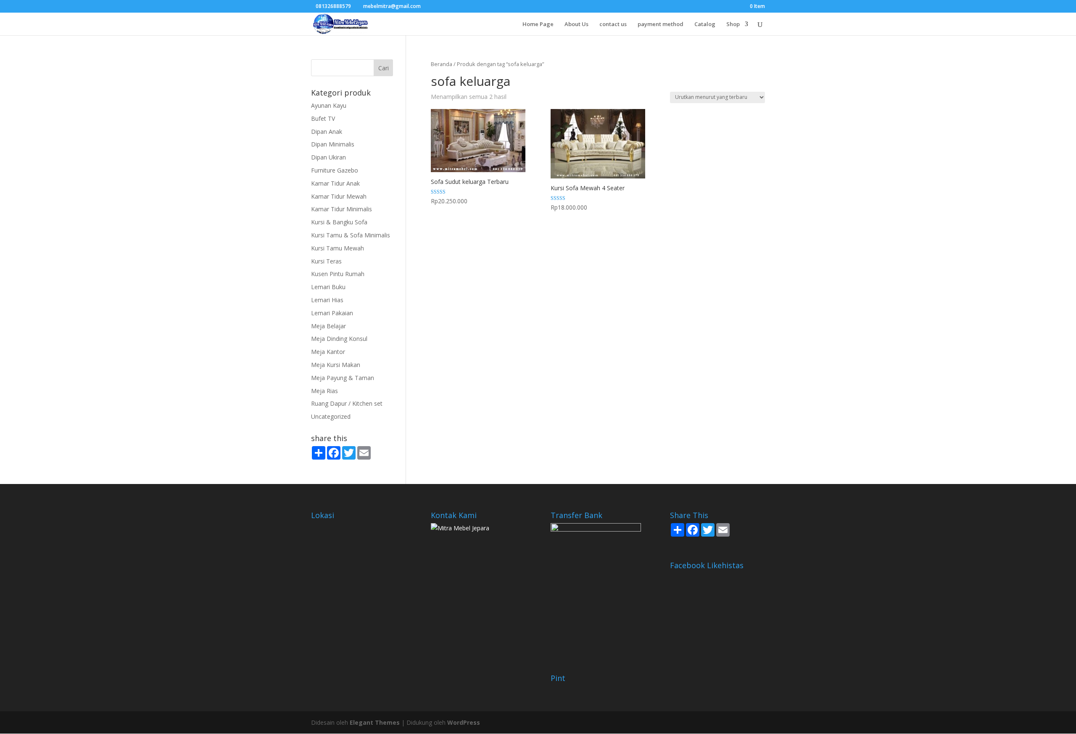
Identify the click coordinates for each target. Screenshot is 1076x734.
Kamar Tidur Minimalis (341, 209)
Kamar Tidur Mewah (339, 196)
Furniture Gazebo (334, 170)
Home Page (538, 24)
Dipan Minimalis (332, 144)
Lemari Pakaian (332, 313)
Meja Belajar (328, 326)
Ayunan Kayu (328, 105)
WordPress (463, 722)
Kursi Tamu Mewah (337, 248)
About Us (576, 24)
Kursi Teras (326, 261)
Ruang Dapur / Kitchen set (346, 403)
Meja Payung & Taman (342, 378)
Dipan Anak (326, 132)
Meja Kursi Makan (335, 365)
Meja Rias (324, 391)
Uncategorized (331, 416)
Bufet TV (323, 118)
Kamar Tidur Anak (335, 183)
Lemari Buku (328, 287)
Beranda (441, 64)
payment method (660, 24)
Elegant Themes (375, 722)
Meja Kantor (328, 352)
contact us (613, 24)
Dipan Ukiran (328, 157)
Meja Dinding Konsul (339, 339)
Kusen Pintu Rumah (337, 274)
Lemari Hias (327, 300)
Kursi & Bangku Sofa (339, 222)
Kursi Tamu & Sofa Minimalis (350, 235)
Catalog (704, 24)
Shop (733, 24)
